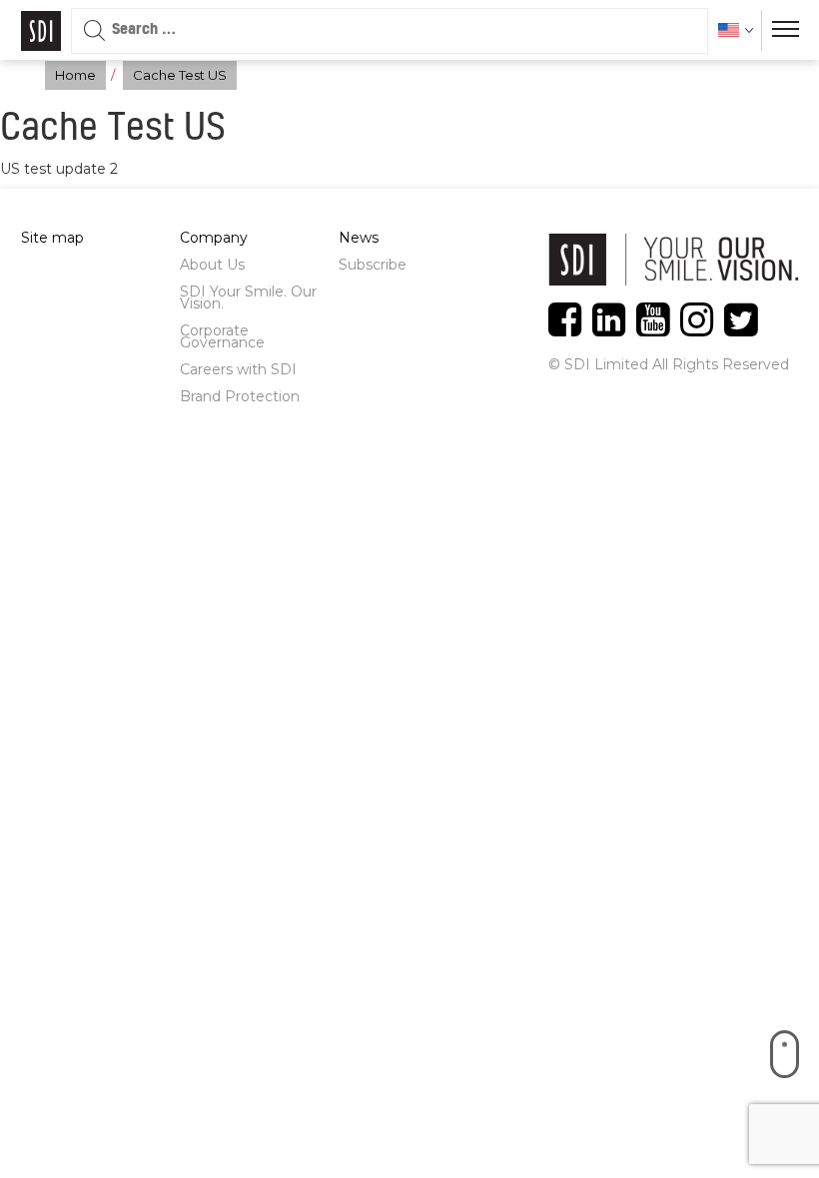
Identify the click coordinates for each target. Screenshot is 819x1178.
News (359, 238)
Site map (52, 238)
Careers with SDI (238, 369)
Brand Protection (240, 396)
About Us (212, 265)
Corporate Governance (222, 336)
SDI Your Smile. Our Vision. (248, 297)
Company (214, 238)
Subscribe (373, 265)
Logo (41, 31)
